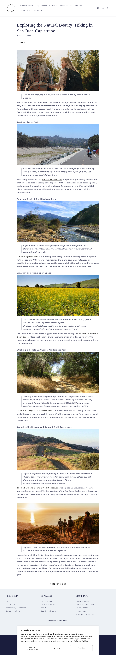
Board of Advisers (48, 611)
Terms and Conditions (85, 605)
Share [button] (22, 42)
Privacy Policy (81, 641)
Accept (57, 648)
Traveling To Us (82, 601)
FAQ (7, 601)
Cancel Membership (14, 611)
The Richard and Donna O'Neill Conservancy (39, 488)
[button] (27, 5)
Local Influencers (48, 605)
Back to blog (59, 584)
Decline (81, 648)
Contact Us (10, 605)
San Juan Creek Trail (52, 179)
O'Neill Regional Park (27, 257)
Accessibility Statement (16, 608)
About (43, 608)
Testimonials (81, 611)
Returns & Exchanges (85, 614)
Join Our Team (47, 601)
